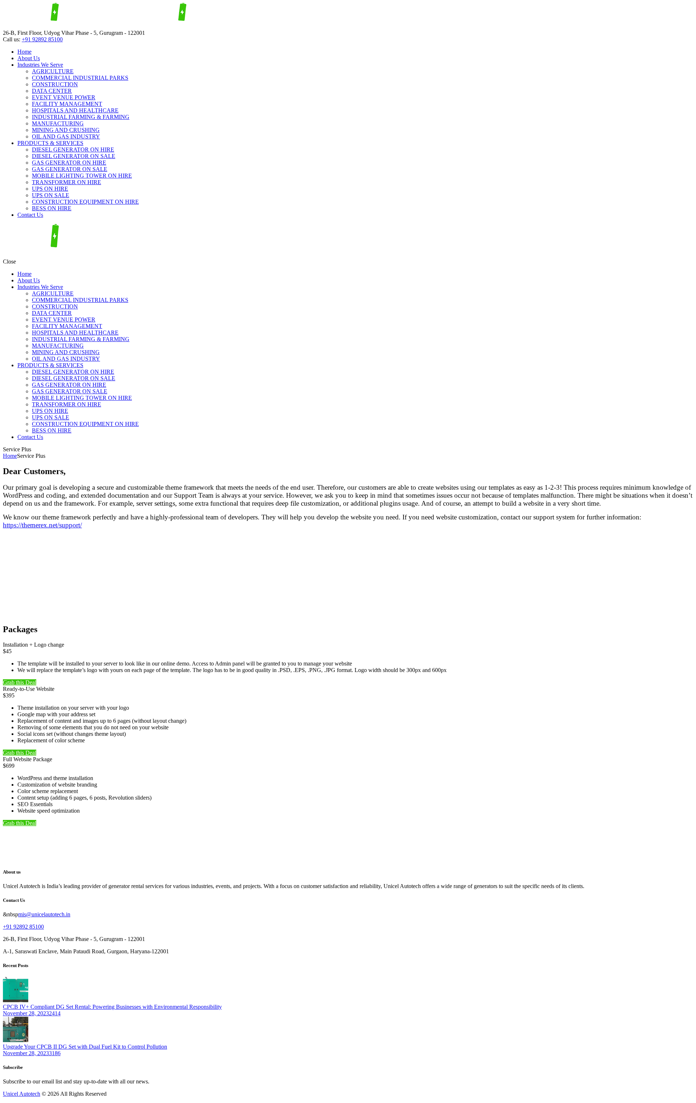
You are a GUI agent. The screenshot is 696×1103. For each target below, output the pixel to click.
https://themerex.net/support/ (42, 525)
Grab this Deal (19, 682)
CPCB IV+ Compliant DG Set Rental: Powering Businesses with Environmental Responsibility (112, 1007)
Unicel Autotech (21, 1094)
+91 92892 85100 (42, 39)
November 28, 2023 (26, 1013)
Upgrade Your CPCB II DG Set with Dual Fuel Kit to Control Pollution (85, 1047)
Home (10, 456)
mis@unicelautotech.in (44, 914)
